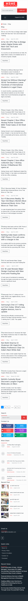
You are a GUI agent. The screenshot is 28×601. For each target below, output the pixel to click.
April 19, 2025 (14, 157)
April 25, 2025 (14, 39)
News (8, 446)
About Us (4, 548)
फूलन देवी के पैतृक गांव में (14, 499)
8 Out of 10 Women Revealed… (14, 453)
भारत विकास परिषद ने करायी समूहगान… (14, 444)
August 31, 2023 (17, 494)
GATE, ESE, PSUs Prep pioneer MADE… (16, 461)
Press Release (10, 472)
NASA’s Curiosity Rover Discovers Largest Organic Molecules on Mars (12, 381)
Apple (8, 266)
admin (2, 39)
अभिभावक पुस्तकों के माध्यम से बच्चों (16, 506)
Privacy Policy (6, 550)
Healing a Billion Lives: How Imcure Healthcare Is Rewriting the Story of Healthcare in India (11, 583)
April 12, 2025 (14, 232)
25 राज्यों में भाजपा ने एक (14, 485)
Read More (5, 60)
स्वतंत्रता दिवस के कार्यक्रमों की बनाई (16, 513)
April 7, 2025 (14, 301)
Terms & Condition (7, 553)
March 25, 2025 (15, 376)
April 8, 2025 (15, 266)
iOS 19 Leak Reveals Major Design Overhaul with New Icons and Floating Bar (12, 271)
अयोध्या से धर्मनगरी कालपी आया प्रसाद (17, 492)
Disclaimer (4, 558)
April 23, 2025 (14, 77)
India (8, 463)
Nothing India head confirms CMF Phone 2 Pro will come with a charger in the (13, 237)
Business (9, 454)
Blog (9, 24)
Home (4, 24)
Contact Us (5, 555)
